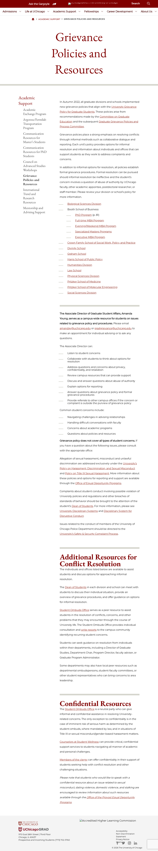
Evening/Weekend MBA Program (95, 226)
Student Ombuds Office (74, 610)
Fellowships (91, 11)
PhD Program (83, 215)
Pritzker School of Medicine (84, 281)
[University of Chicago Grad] (79, 829)
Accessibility (121, 831)
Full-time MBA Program (89, 220)
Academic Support (64, 11)
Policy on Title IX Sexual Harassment (87, 473)
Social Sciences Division (81, 292)
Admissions (10, 11)
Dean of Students (82, 506)
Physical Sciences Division (83, 276)
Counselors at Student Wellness (79, 741)
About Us (146, 11)
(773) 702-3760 (62, 840)
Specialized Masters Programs (93, 231)
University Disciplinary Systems (79, 511)
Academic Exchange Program (34, 112)
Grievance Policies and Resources (31, 180)
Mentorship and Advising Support (34, 210)
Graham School (76, 253)
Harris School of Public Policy (85, 259)
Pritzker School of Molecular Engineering (92, 287)
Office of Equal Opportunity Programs (98, 483)
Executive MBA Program (90, 237)
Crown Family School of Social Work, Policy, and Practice (101, 242)
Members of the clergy (73, 759)
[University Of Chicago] (79, 824)
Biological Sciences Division (84, 203)
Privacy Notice (122, 839)
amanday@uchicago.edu (75, 328)
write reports (89, 629)
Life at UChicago (35, 11)
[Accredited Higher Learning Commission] (108, 820)
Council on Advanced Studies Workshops (34, 166)
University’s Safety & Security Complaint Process (89, 533)
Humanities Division (79, 265)
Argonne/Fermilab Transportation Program (34, 123)
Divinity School (76, 248)
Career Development (120, 11)
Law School (74, 270)
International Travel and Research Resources (31, 196)
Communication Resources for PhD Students (35, 151)
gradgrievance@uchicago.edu (113, 328)
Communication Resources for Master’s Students (34, 137)
